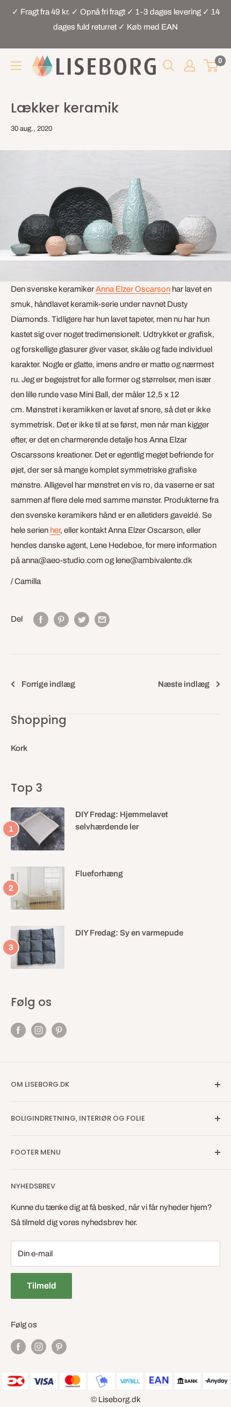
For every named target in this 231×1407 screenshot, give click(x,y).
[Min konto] (189, 66)
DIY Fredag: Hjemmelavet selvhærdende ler (121, 820)
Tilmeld (41, 1285)
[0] (211, 65)
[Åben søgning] (169, 66)
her (55, 530)
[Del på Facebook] (40, 619)
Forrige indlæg (48, 684)
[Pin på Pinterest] (61, 619)
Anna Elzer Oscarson (133, 289)
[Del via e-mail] (102, 619)
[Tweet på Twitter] (81, 619)
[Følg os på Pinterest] (59, 1030)
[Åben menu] (16, 65)
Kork (19, 748)
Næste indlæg (184, 684)
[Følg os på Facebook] (18, 1030)
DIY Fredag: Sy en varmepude (129, 932)
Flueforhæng (99, 873)
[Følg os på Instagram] (38, 1030)
